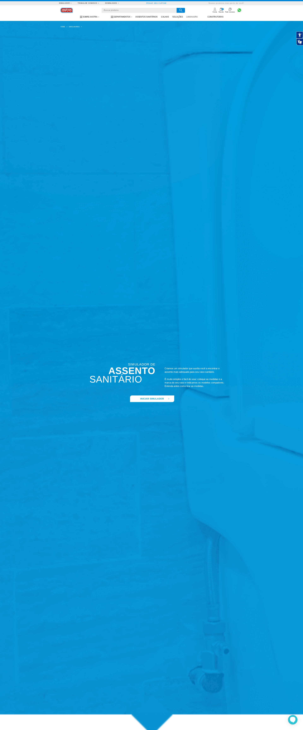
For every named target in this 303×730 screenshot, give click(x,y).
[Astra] (66, 10)
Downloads (111, 3)
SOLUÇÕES (177, 17)
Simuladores (74, 27)
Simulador (64, 3)
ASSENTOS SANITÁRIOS (146, 17)
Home (63, 27)
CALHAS (165, 17)
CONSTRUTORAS (215, 17)
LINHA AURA (192, 17)
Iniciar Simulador (152, 399)
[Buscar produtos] (181, 10)
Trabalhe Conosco (87, 3)
